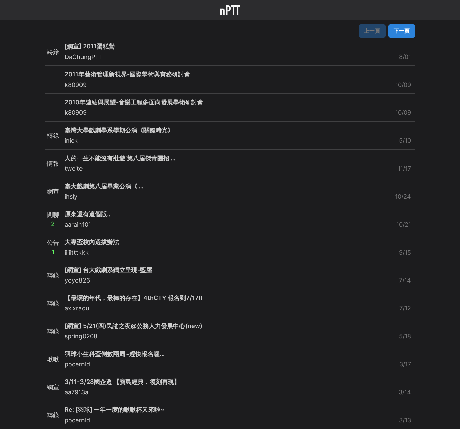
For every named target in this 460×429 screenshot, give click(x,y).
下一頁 (402, 30)
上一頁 (372, 30)
